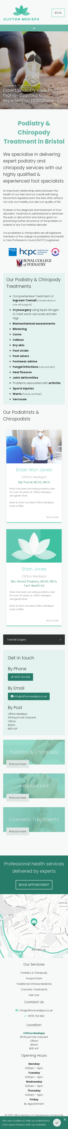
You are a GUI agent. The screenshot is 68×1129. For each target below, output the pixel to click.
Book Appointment (34, 885)
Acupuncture (34, 978)
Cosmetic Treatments (34, 989)
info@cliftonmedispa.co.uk (30, 696)
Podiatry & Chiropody (34, 973)
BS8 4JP (34, 1048)
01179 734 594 (21, 677)
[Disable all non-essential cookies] (65, 1119)
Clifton (34, 1041)
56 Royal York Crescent (34, 1037)
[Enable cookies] (57, 1123)
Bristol (34, 1044)
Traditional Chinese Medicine (34, 984)
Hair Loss (34, 995)
